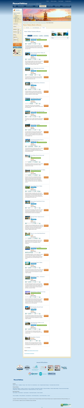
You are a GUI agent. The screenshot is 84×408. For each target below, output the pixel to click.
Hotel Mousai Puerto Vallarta (36, 98)
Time (18, 29)
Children (15, 39)
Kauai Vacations (26, 392)
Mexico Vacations (40, 392)
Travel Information (36, 27)
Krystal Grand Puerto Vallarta (36, 262)
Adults (15, 37)
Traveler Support (60, 1)
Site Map (14, 383)
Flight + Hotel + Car (18, 19)
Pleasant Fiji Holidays (47, 388)
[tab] (60, 31)
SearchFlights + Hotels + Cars (17, 47)
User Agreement (28, 395)
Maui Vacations (20, 392)
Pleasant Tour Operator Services (23, 389)
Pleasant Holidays (26, 22)
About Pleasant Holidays (16, 388)
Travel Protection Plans (35, 395)
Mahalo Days (15, 389)
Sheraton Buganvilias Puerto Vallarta (38, 169)
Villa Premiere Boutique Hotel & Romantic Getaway (37, 140)
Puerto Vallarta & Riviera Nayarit (41, 22)
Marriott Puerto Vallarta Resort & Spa (38, 291)
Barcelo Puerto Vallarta (35, 124)
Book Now (46, 46)
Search (17, 44)
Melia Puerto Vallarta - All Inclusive (38, 276)
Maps (53, 37)
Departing (15, 29)
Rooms (14, 34)
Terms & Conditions (16, 395)
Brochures (26, 388)
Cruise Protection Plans (43, 395)
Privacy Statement (22, 395)
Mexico (34, 22)
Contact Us (40, 389)
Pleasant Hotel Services (32, 389)
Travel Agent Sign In (68, 1)
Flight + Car (16, 20)
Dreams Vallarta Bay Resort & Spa (37, 111)
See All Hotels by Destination (29, 353)
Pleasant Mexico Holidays (39, 388)
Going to (14, 26)
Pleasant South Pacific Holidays (64, 388)
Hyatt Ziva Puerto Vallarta (36, 38)
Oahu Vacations (15, 392)
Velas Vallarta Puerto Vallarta (36, 186)
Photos (53, 31)
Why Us (48, 1)
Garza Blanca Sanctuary (35, 337)
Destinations (31, 22)
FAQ (37, 389)
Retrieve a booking (53, 1)
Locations (22, 388)
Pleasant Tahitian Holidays (54, 388)
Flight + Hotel (17, 18)
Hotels (44, 27)
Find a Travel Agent (31, 388)
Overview (27, 27)
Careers (49, 395)
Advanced (15, 14)
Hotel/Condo (17, 15)
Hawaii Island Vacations (33, 392)
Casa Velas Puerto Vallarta (36, 247)
